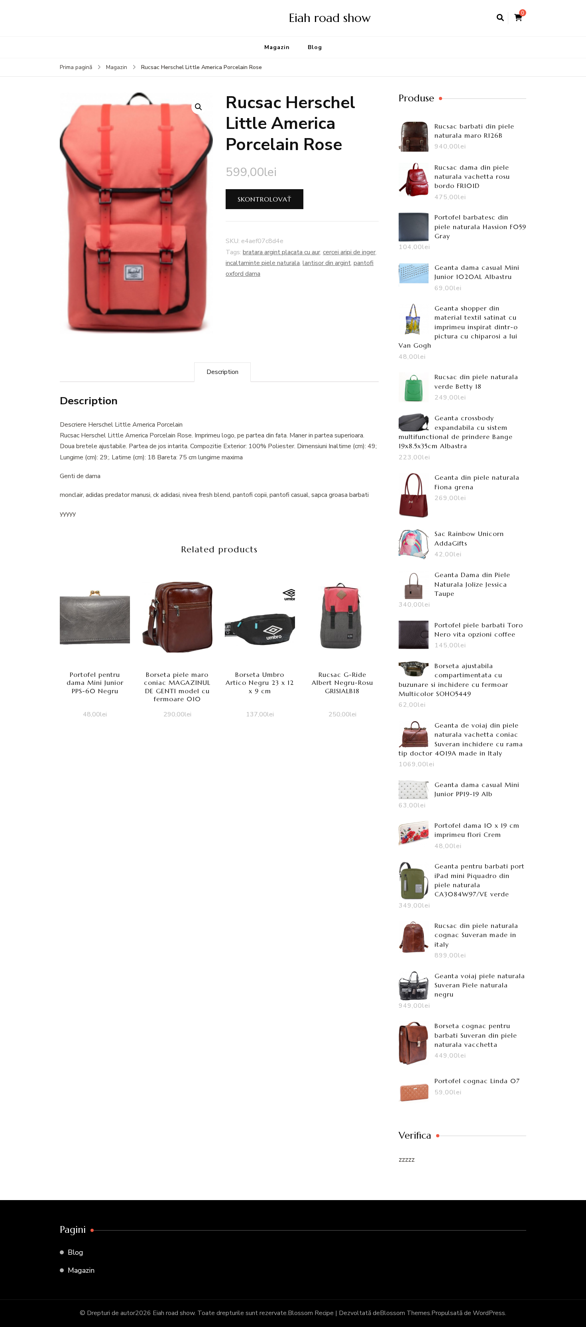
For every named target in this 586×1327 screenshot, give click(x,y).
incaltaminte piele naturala (263, 263)
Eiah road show (330, 17)
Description (222, 372)
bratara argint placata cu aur (281, 252)
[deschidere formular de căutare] (500, 18)
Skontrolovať (264, 199)
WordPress (489, 1313)
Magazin (277, 47)
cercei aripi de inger (349, 252)
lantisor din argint (327, 263)
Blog (315, 47)
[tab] (222, 372)
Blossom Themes (405, 1313)
